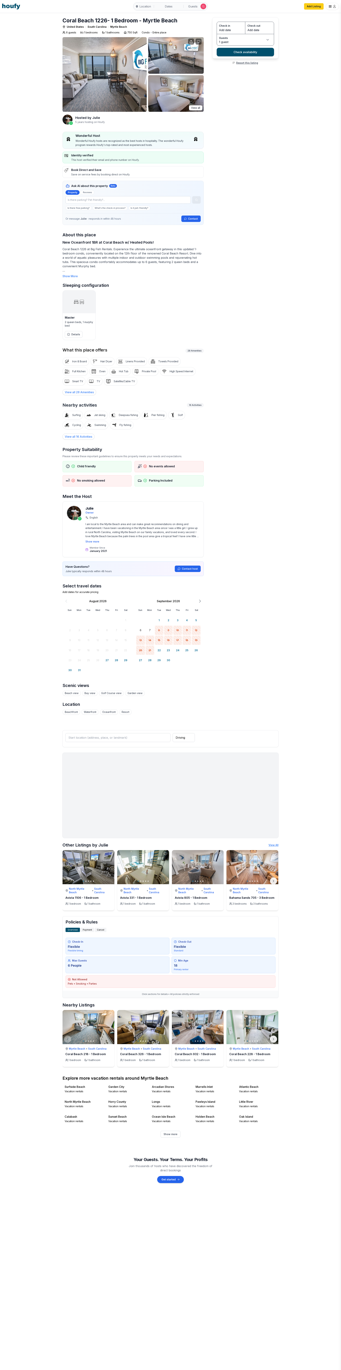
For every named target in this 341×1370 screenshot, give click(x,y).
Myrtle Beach (118, 26)
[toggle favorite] (110, 853)
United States (75, 26)
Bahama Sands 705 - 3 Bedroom (251, 897)
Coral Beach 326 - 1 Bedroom (140, 1054)
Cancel (100, 929)
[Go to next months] (200, 601)
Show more (92, 541)
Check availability (245, 52)
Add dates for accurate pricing (80, 591)
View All (273, 845)
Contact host (190, 568)
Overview (73, 929)
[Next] (273, 881)
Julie (89, 508)
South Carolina (97, 26)
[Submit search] (203, 6)
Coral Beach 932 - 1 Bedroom (195, 1054)
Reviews (87, 192)
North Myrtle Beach (76, 890)
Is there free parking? (78, 208)
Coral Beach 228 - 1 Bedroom (249, 1054)
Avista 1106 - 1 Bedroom (82, 897)
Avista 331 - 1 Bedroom (136, 897)
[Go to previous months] (66, 601)
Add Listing (314, 6)
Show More (70, 276)
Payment (87, 929)
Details (75, 334)
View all (195, 107)
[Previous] (67, 1039)
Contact (193, 218)
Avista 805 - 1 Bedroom (191, 897)
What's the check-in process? (110, 208)
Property (72, 192)
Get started (168, 1179)
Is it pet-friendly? (139, 208)
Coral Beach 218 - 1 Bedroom (85, 1054)
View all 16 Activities (78, 436)
